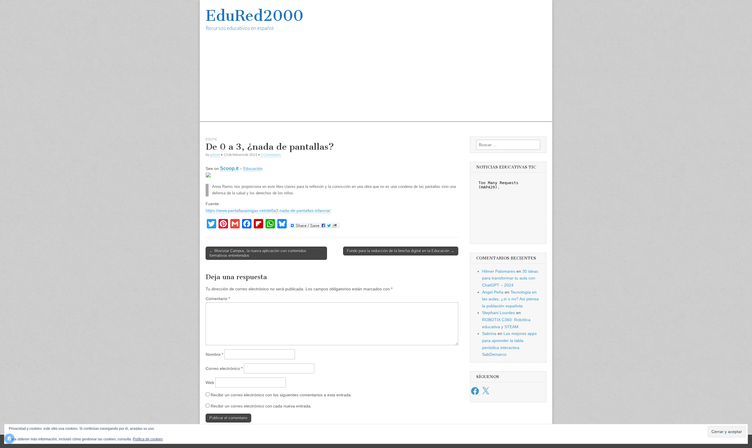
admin (215, 154)
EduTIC (211, 139)
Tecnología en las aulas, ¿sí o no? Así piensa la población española (510, 299)
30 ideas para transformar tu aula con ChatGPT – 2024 (510, 278)
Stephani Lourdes (498, 312)
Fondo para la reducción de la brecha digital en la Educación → (400, 251)
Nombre (214, 354)
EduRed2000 (254, 16)
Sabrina (489, 333)
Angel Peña (492, 292)
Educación (253, 168)
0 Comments (271, 154)
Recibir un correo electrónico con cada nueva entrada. (261, 406)
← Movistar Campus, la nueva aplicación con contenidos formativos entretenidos (257, 253)
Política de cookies (148, 439)
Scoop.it (229, 168)
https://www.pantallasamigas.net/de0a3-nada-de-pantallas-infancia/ (268, 210)
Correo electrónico (224, 368)
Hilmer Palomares (498, 271)
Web (210, 382)
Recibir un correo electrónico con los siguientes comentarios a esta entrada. (281, 395)
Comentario (218, 298)
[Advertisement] (376, 81)
